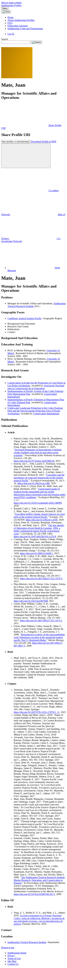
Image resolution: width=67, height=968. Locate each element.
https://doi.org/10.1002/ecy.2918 (41, 519)
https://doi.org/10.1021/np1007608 (31, 601)
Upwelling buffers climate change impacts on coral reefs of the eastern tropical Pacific (39, 515)
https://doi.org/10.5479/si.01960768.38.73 (34, 894)
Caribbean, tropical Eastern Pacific (24, 318)
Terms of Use (14, 958)
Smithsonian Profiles (11, 5)
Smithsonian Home (16, 953)
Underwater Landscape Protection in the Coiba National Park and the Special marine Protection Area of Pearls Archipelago (35, 411)
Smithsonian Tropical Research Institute (26, 942)
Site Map (11, 961)
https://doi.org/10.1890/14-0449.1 (36, 553)
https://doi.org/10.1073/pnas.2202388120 (34, 461)
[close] (25, 155)
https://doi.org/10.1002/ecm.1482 (33, 483)
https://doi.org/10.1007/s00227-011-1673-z (41, 620)
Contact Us (13, 964)
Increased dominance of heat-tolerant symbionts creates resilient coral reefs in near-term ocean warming (38, 452)
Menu (4, 8)
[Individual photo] (16, 77)
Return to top (7, 947)
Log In (10, 34)
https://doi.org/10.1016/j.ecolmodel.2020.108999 (38, 503)
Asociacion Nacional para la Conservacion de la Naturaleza (35, 387)
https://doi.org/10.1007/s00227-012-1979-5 (41, 578)
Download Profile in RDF (43, 141)
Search (4, 39)
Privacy (11, 955)
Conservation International (46, 413)
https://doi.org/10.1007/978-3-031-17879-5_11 (37, 712)
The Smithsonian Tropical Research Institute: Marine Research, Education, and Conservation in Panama (39, 880)
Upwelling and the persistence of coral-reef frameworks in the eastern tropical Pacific (39, 478)
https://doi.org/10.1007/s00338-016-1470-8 (35, 536)
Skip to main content (11, 2)
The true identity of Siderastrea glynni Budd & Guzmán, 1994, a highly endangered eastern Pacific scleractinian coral (39, 529)
